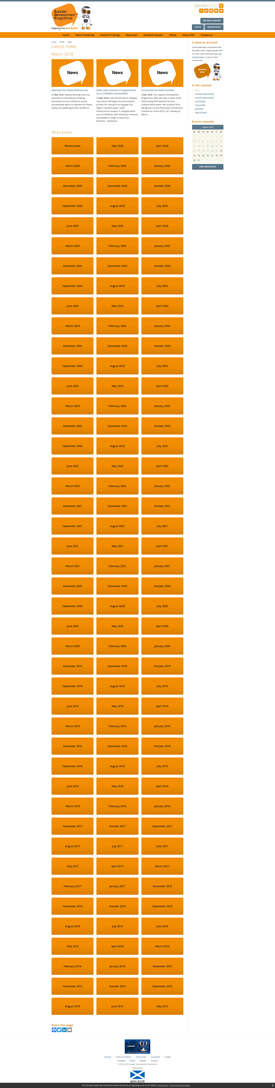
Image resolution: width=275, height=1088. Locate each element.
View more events (207, 167)
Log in (198, 27)
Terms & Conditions (123, 1057)
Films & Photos (201, 112)
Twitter (132, 1060)
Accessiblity (155, 1057)
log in (210, 57)
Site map (107, 1057)
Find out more (162, 1085)
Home (54, 42)
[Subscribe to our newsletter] (221, 11)
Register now (214, 27)
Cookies (168, 1057)
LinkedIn (143, 1060)
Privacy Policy (141, 1057)
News (69, 42)
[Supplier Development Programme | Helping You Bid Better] (72, 18)
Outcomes (199, 108)
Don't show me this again (180, 1085)
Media (61, 42)
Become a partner (212, 20)
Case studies (200, 101)
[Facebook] (201, 11)
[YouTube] (216, 11)
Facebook (121, 1060)
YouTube (154, 1060)
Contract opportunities (204, 94)
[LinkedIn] (211, 11)
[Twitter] (206, 11)
